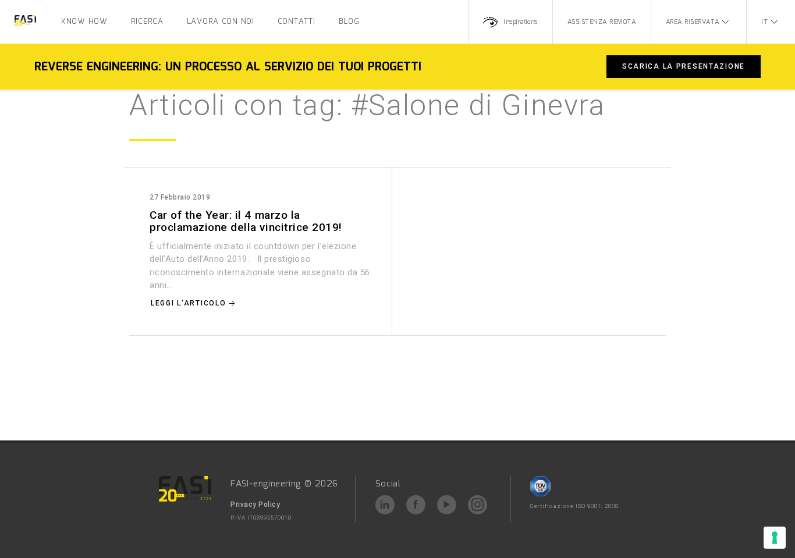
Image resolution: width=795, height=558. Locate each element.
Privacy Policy (255, 504)
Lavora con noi (220, 22)
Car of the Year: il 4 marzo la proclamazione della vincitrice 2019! (246, 221)
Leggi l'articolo (188, 303)
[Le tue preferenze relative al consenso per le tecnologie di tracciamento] (775, 538)
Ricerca (147, 22)
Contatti (296, 22)
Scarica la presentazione (683, 66)
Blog (349, 22)
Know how (84, 22)
